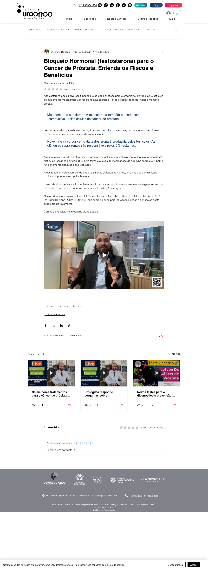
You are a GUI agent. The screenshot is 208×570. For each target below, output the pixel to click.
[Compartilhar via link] (69, 325)
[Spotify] (130, 5)
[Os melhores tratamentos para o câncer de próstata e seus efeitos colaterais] (51, 373)
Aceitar (193, 564)
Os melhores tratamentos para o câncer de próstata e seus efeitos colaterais (51, 393)
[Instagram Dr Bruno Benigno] (106, 5)
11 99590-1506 (151, 496)
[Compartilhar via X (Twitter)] (53, 325)
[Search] (180, 11)
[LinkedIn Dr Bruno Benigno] (112, 5)
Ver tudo (175, 353)
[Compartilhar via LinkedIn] (61, 325)
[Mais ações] (162, 52)
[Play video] (104, 255)
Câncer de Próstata (58, 29)
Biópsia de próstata (86, 29)
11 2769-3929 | (137, 496)
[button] (93, 19)
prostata (63, 306)
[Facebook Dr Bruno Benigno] (118, 5)
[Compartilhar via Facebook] (45, 325)
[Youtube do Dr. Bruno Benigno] (100, 5)
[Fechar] (204, 564)
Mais (149, 29)
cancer (49, 306)
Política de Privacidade (104, 510)
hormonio (78, 306)
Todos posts (34, 29)
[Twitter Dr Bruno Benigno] (124, 5)
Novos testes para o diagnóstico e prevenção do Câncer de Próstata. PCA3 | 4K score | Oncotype (156, 393)
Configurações (175, 564)
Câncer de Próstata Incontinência (121, 29)
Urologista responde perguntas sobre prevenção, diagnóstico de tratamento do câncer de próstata (102, 393)
